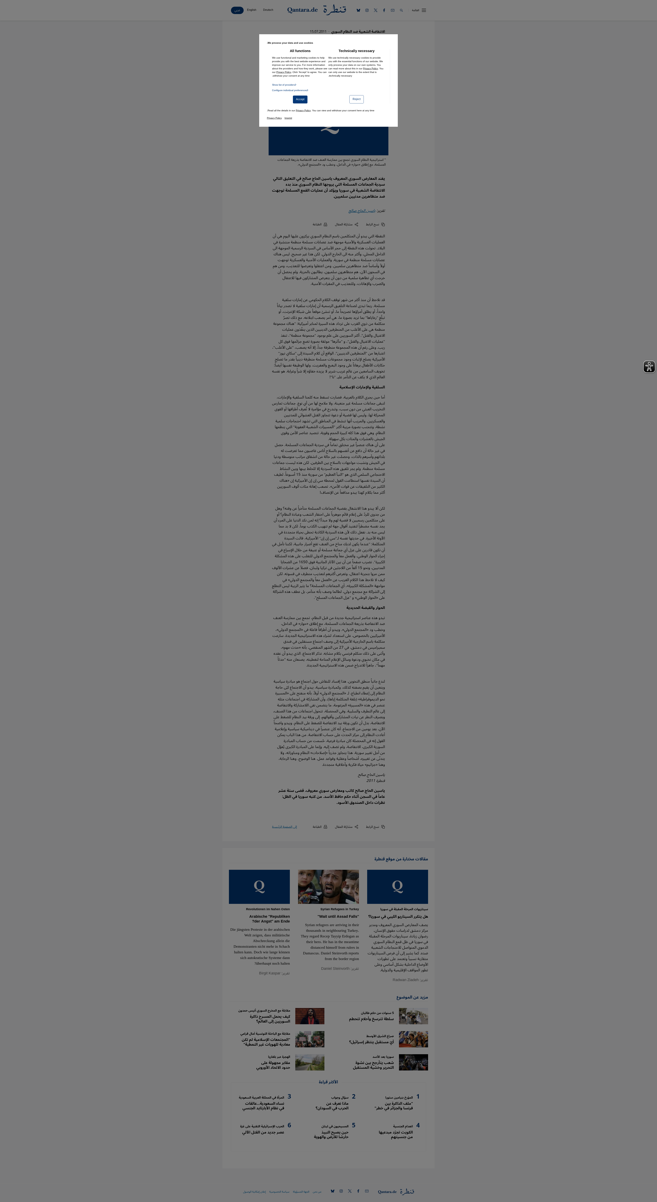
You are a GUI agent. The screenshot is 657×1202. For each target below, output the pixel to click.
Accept (300, 99)
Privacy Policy (370, 68)
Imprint (288, 118)
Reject (356, 99)
